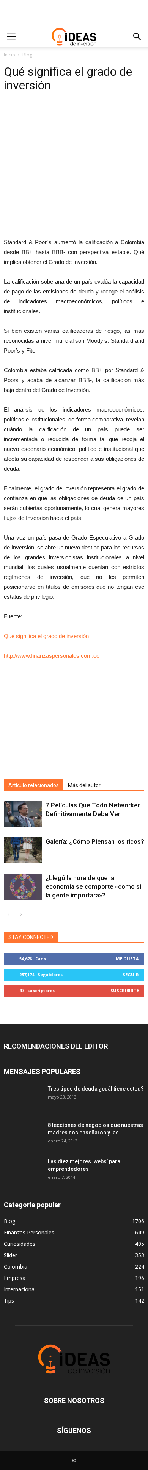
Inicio (9, 54)
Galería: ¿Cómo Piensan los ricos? (95, 841)
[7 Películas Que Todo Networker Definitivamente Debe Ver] (23, 814)
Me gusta (127, 958)
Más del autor (84, 785)
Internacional (20, 1289)
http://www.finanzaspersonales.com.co (51, 655)
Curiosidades (19, 1243)
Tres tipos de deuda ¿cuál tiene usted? (96, 1089)
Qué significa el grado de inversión (46, 636)
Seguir (131, 974)
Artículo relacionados (33, 785)
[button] (137, 37)
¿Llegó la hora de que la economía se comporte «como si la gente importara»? (93, 886)
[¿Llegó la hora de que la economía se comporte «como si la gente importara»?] (23, 887)
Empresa (14, 1277)
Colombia (15, 1266)
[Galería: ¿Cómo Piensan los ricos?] (23, 850)
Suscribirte (124, 990)
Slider (10, 1255)
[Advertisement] (74, 13)
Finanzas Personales (29, 1232)
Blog (27, 54)
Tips (9, 1300)
